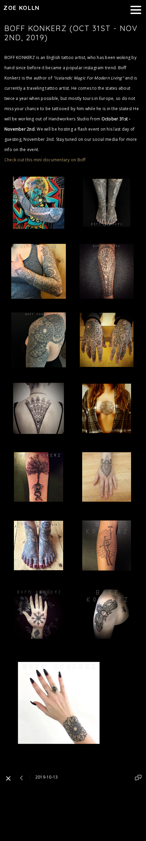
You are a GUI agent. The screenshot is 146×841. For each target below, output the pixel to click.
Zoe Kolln (21, 7)
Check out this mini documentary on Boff (45, 160)
